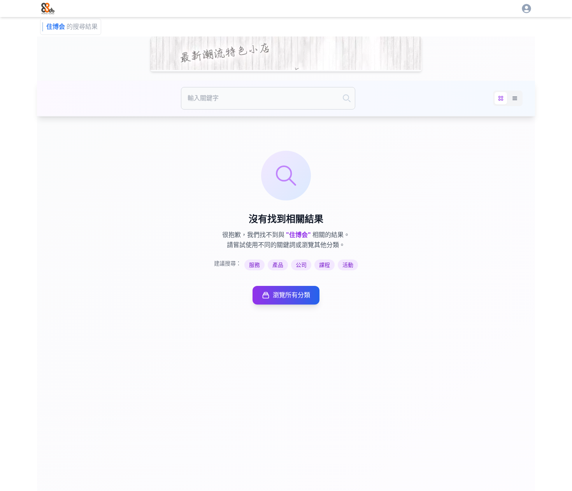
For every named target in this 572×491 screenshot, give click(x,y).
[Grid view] (501, 98)
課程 (324, 265)
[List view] (515, 98)
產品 (277, 265)
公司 (301, 265)
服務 (254, 265)
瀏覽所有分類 (291, 295)
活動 (347, 265)
